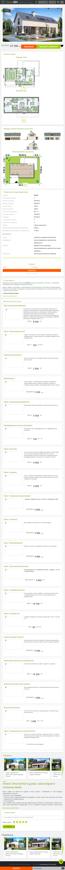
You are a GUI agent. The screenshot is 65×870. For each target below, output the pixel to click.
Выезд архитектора (12, 707)
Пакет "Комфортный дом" (14, 590)
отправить (8, 827)
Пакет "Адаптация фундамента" (17, 402)
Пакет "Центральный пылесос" (16, 566)
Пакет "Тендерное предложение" (17, 496)
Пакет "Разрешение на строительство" (19, 731)
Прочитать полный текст (10, 296)
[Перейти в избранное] (58, 1)
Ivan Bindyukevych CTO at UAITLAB (48, 864)
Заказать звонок (48, 46)
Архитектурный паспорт (14, 637)
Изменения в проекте (13, 355)
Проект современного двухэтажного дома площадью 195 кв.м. (14, 774)
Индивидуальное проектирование (18, 425)
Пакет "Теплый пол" (12, 613)
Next (59, 25)
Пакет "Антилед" (10, 519)
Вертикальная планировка (15, 305)
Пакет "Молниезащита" (13, 543)
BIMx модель (9, 378)
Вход (51, 2)
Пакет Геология (10, 449)
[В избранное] (62, 46)
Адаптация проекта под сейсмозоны (19, 660)
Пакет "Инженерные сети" (14, 331)
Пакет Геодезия (10, 472)
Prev (6, 25)
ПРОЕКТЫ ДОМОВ (25, 3)
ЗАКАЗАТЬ (29, 46)
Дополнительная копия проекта (17, 684)
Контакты (42, 2)
